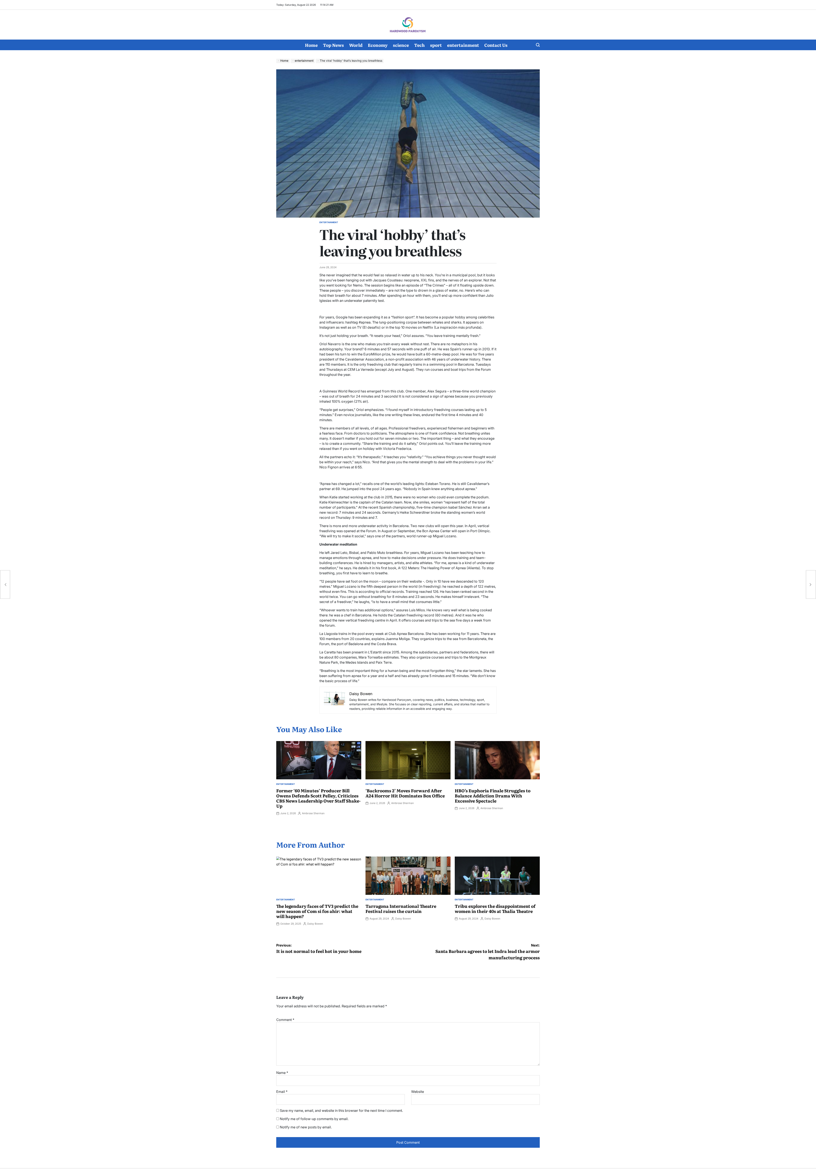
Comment (285, 1020)
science (401, 45)
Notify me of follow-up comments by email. (314, 1119)
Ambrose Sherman (313, 813)
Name (282, 1073)
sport (436, 45)
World (356, 45)
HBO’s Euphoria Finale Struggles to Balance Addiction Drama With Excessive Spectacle (492, 795)
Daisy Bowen (315, 923)
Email (282, 1091)
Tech (419, 45)
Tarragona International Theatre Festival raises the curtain (401, 908)
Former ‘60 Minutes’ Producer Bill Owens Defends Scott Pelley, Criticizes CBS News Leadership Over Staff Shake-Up (318, 798)
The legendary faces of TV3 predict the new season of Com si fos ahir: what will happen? (317, 911)
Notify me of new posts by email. (306, 1127)
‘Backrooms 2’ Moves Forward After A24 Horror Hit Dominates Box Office (405, 793)
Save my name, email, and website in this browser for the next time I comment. (341, 1110)
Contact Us (495, 45)
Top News (333, 45)
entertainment (463, 45)
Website (417, 1091)
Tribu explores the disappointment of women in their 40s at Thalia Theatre (495, 908)
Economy (378, 45)
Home (311, 45)
